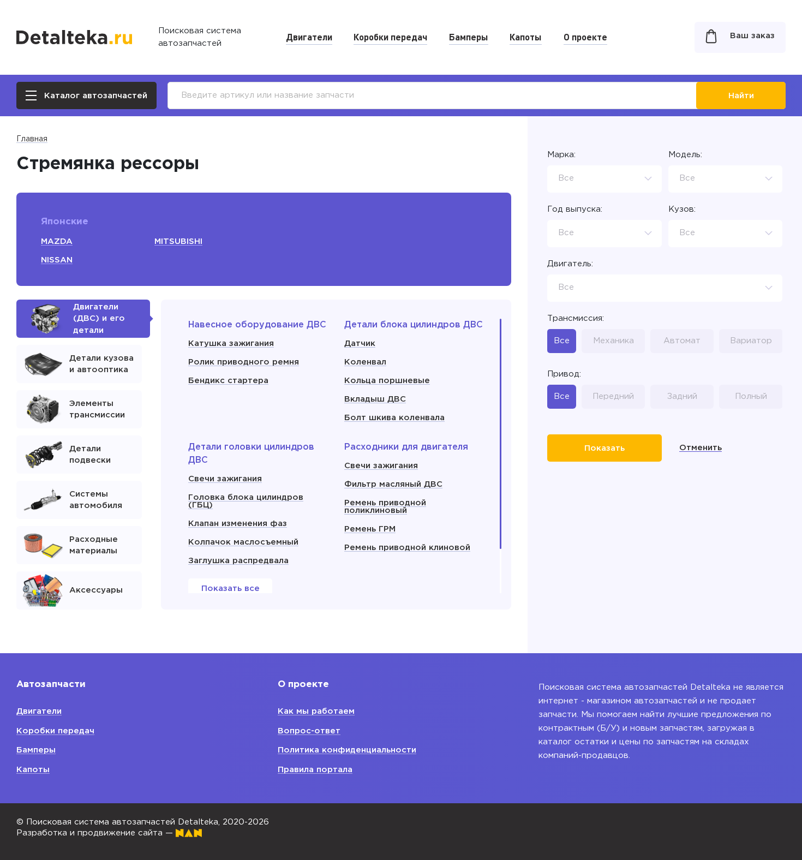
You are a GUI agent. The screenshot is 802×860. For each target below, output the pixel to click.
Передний (613, 395)
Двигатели (309, 37)
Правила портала (315, 769)
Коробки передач (390, 37)
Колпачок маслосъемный (243, 542)
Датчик (359, 343)
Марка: (561, 154)
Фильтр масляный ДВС (393, 484)
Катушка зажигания (231, 343)
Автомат (682, 340)
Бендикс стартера (228, 380)
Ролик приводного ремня (243, 362)
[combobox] (604, 179)
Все (562, 340)
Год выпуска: (574, 209)
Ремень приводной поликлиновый (385, 506)
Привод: (564, 374)
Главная (31, 139)
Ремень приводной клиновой (407, 547)
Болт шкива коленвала (394, 417)
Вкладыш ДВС (375, 399)
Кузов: (682, 209)
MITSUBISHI (178, 241)
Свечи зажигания (225, 478)
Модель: (685, 154)
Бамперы (468, 37)
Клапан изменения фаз (237, 523)
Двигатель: (570, 263)
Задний (682, 395)
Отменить (700, 447)
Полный (751, 395)
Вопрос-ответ (309, 730)
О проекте (585, 37)
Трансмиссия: (575, 318)
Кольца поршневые (387, 380)
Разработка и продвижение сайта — (96, 833)
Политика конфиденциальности (347, 750)
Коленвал (365, 362)
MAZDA (57, 241)
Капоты (526, 37)
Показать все (230, 588)
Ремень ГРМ (370, 529)
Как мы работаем (316, 711)
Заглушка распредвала (238, 560)
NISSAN (57, 260)
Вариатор (751, 340)
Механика (613, 340)
